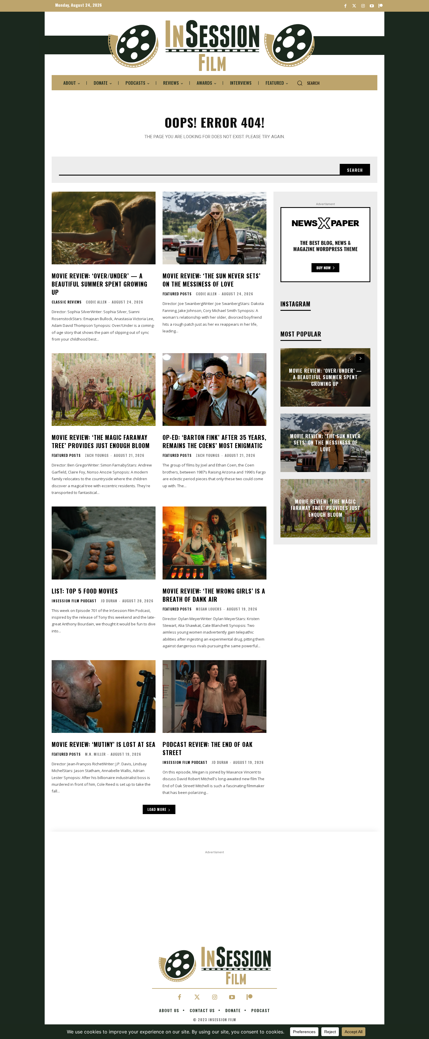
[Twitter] (354, 6)
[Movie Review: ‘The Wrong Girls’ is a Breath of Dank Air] (214, 543)
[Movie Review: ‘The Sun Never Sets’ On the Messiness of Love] (214, 228)
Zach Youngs (97, 455)
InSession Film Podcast (74, 601)
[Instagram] (363, 6)
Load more (156, 809)
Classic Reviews (67, 302)
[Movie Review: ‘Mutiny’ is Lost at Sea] (104, 696)
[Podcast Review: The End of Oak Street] (214, 696)
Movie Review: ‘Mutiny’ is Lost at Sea (104, 744)
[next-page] (360, 358)
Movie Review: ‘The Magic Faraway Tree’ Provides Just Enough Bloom (101, 441)
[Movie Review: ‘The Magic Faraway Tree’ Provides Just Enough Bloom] (104, 389)
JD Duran (109, 600)
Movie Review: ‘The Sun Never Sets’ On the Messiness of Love (212, 279)
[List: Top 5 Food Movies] (104, 543)
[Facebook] (345, 6)
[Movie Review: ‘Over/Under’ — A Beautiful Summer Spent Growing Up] (104, 228)
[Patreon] (380, 6)
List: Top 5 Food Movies (85, 591)
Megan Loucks (209, 608)
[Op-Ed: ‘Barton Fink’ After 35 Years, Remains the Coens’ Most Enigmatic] (214, 389)
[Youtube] (372, 6)
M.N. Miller (95, 754)
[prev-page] (350, 358)
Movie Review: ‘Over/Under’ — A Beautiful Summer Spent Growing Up (99, 283)
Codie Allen (96, 301)
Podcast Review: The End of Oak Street (208, 748)
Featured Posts (177, 294)
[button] (306, 83)
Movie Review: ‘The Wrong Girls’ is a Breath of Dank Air (214, 595)
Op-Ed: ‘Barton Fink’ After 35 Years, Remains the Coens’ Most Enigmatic (214, 441)
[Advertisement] (214, 896)
